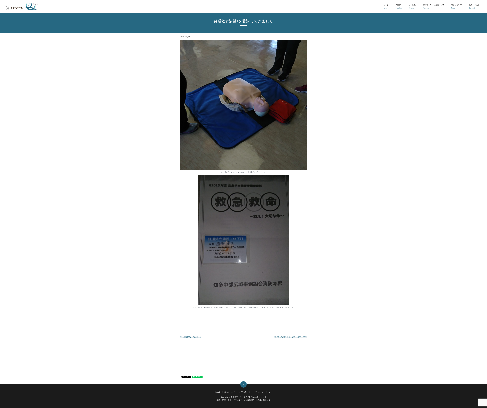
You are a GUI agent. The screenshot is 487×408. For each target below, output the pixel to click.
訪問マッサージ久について (433, 6)
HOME (217, 392)
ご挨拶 (398, 6)
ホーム (385, 6)
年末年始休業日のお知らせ (190, 337)
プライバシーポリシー (263, 392)
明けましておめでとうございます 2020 (290, 337)
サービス (412, 6)
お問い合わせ (474, 6)
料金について (456, 6)
